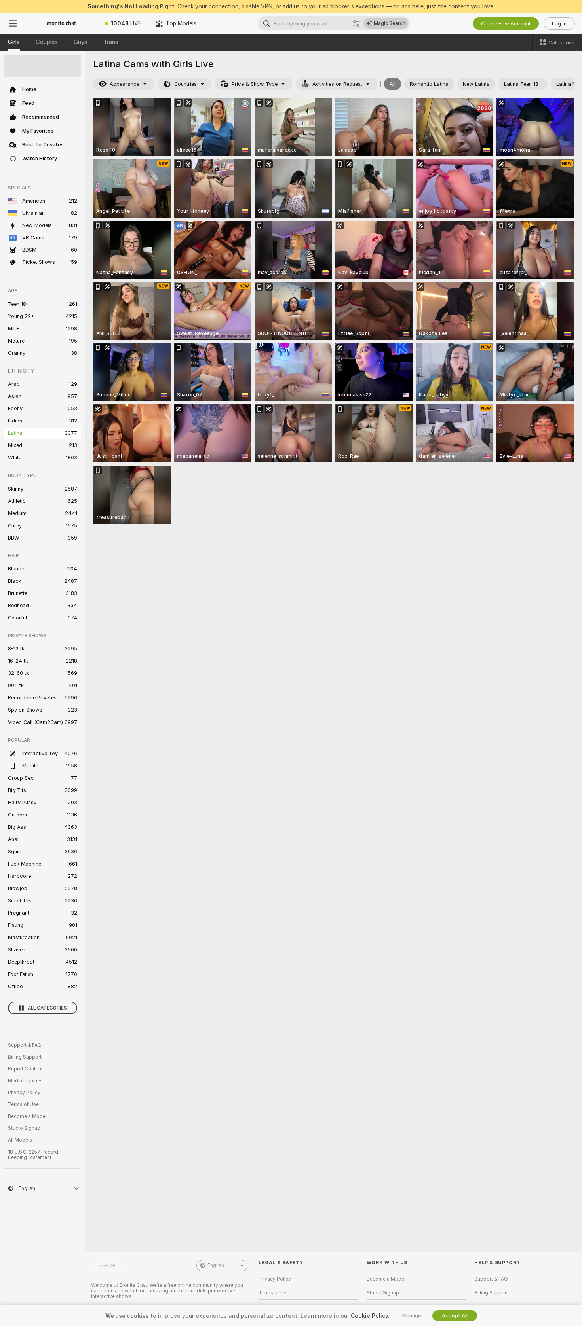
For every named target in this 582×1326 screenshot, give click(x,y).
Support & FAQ (25, 1045)
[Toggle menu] (12, 23)
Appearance (124, 84)
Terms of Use (23, 1104)
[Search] (356, 23)
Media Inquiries (25, 1081)
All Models (20, 1140)
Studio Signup (24, 1128)
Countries (185, 84)
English (215, 1265)
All (393, 84)
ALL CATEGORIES (47, 1008)
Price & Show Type (255, 84)
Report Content (25, 1069)
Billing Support (25, 1057)
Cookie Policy (369, 1316)
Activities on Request (337, 84)
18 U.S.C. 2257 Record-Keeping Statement (34, 1154)
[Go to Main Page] (61, 23)
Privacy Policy (24, 1092)
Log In (559, 24)
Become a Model (27, 1116)
